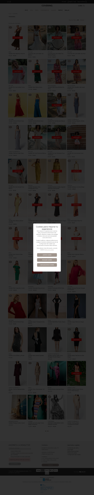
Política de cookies (49, 250)
